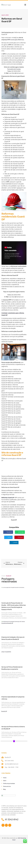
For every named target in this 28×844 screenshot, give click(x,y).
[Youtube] (9, 825)
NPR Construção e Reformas (15, 39)
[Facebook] (2, 825)
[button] (25, 4)
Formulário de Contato (14, 69)
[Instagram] (6, 825)
